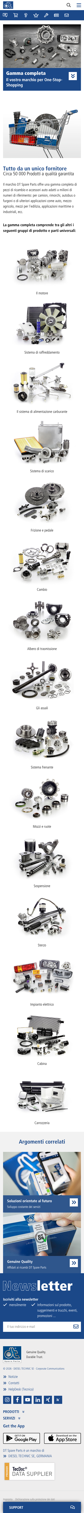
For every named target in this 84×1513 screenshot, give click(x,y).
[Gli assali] (42, 679)
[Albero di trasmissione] (42, 620)
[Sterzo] (42, 917)
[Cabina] (42, 1035)
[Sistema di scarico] (42, 442)
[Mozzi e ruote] (42, 798)
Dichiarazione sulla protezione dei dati (35, 1499)
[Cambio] (42, 561)
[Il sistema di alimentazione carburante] (42, 383)
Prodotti (11, 1412)
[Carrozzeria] (42, 1094)
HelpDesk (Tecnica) (21, 1389)
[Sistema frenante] (42, 739)
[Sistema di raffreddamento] (42, 324)
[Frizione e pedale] (42, 502)
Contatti (13, 1383)
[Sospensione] (42, 857)
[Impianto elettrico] (42, 976)
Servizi (9, 1418)
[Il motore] (42, 265)
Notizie (13, 1376)
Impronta (7, 1499)
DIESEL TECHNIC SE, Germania (30, 1456)
